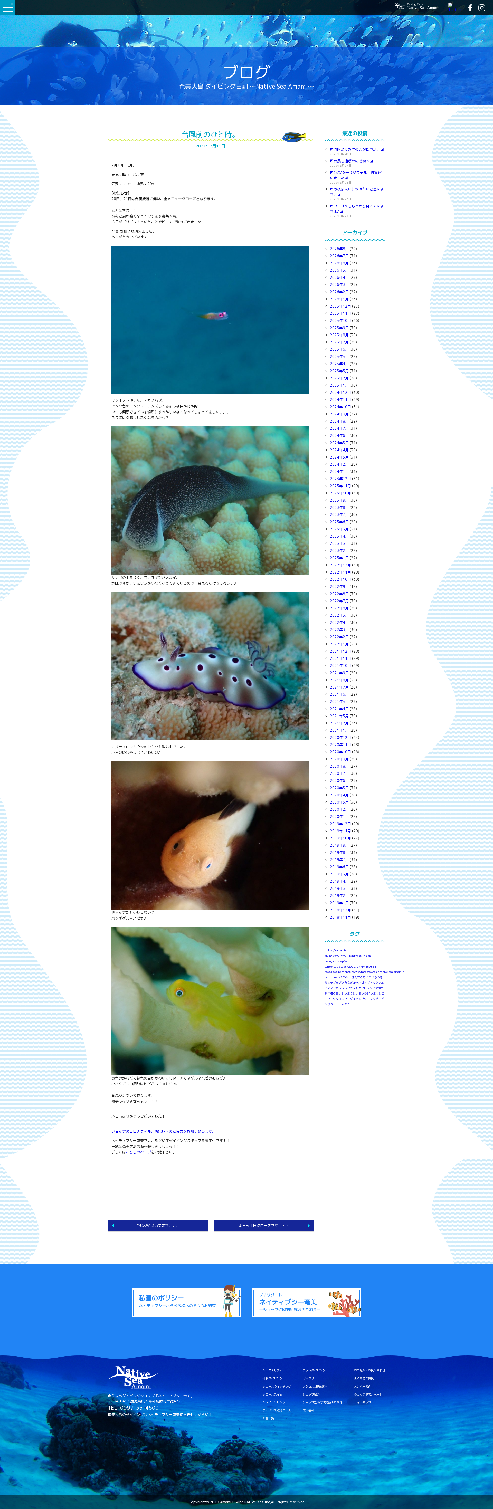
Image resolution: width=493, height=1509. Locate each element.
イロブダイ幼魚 (371, 988)
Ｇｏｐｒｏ (337, 1004)
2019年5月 (339, 874)
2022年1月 (339, 644)
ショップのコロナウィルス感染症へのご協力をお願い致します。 (163, 1131)
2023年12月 (340, 478)
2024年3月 (339, 457)
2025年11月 (340, 313)
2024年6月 (339, 435)
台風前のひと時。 (210, 134)
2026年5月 (339, 270)
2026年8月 (339, 248)
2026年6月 (339, 263)
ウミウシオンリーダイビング (345, 999)
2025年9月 (339, 327)
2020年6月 (339, 780)
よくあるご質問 (364, 1378)
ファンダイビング (314, 1370)
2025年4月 (339, 363)
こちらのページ (138, 1152)
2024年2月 (339, 464)
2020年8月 (339, 766)
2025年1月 (339, 385)
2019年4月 (339, 881)
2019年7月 (339, 859)
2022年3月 (339, 629)
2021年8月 (339, 679)
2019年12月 (340, 823)
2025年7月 (339, 342)
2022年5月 (339, 615)
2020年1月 (339, 816)
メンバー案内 (362, 1386)
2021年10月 (340, 665)
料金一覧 (268, 1418)
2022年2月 (339, 636)
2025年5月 (339, 356)
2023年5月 (339, 529)
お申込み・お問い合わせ (369, 1370)
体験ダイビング (272, 1378)
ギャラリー (310, 1378)
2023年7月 (339, 514)
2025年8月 (339, 334)
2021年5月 (339, 701)
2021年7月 (339, 687)
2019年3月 (339, 888)
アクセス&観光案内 (315, 1386)
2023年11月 (340, 485)
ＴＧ (347, 1004)
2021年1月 (339, 730)
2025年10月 (340, 320)
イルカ (357, 988)
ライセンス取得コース (277, 1410)
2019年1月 (339, 902)
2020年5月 (339, 787)
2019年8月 (339, 852)
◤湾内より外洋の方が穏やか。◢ (357, 149)
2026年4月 (339, 277)
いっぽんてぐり (356, 977)
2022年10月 (340, 579)
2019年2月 (339, 895)
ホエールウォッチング (277, 1386)
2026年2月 (339, 291)
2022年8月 (339, 593)
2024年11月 (340, 399)
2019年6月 (339, 866)
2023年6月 (339, 521)
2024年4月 (339, 449)
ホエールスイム (272, 1394)
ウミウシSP (363, 993)
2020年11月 (340, 744)
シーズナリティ (272, 1370)
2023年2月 (339, 550)
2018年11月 (340, 917)
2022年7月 (339, 600)
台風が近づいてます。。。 (157, 1225)
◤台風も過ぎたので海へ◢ (351, 160)
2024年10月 (340, 406)
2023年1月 (339, 557)
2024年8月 (339, 421)
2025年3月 (339, 370)
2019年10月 (340, 838)
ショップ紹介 (311, 1394)
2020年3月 (339, 802)
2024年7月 (339, 428)
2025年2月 (339, 378)
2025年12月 (340, 306)
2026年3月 (339, 284)
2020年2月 (339, 809)
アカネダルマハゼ (353, 983)
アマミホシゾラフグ (340, 988)
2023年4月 (339, 536)
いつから (371, 977)
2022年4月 (339, 622)
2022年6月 (339, 608)
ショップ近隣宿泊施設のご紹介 (322, 1402)
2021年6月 (339, 694)
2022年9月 (339, 586)
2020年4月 (339, 794)
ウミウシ (350, 993)
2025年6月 (339, 349)
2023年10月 (340, 493)
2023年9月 (339, 500)
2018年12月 (340, 910)
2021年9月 (339, 672)
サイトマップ (362, 1402)
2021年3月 (339, 715)
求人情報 (308, 1410)
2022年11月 (340, 572)
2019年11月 (340, 830)
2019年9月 (339, 845)
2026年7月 (339, 255)
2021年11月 (340, 658)
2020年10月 (340, 751)
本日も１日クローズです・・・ (264, 1225)
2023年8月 (339, 507)
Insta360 (339, 977)
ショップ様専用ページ (368, 1394)
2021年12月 (340, 651)
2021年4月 (339, 708)
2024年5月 (339, 442)
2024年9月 (339, 414)
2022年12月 (340, 564)
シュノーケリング (274, 1402)
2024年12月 (340, 392)
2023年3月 (339, 543)
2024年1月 (339, 471)
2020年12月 (340, 737)
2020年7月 (339, 773)
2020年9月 (339, 759)
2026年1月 (339, 299)
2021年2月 (339, 723)
